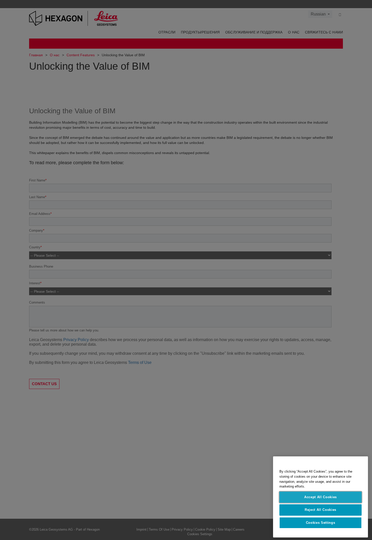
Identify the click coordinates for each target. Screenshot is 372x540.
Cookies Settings (320, 523)
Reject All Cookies (320, 510)
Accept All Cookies (320, 497)
